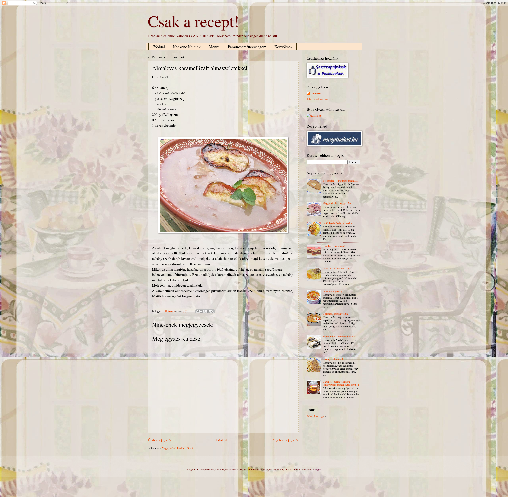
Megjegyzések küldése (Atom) (177, 448)
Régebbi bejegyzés (285, 440)
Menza (214, 46)
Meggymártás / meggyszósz (337, 203)
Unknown (316, 93)
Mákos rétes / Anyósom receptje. (339, 336)
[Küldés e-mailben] (197, 311)
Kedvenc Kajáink (187, 46)
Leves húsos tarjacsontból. (336, 268)
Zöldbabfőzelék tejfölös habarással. (341, 180)
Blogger (317, 469)
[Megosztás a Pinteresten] (213, 311)
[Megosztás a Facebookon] (209, 311)
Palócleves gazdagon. (334, 291)
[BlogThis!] (201, 311)
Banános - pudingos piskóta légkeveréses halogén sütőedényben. (341, 383)
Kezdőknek (283, 46)
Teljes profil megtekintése (320, 99)
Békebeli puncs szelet (334, 246)
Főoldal (159, 46)
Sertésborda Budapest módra (337, 223)
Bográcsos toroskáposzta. (335, 313)
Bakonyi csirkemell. (333, 359)
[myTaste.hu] (314, 115)
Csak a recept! (193, 20)
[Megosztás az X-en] (205, 311)
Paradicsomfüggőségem (247, 46)
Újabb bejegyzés (160, 440)
